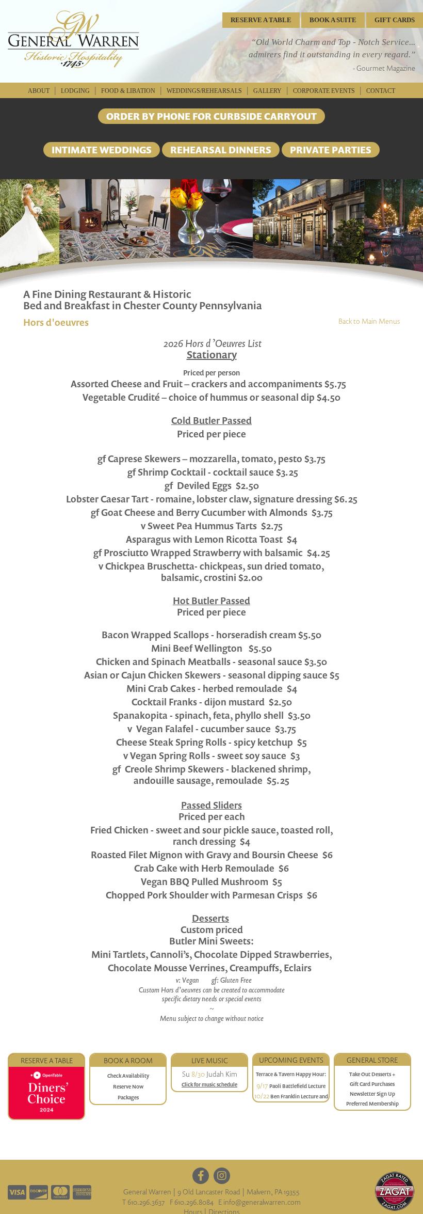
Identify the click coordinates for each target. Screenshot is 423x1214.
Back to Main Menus (369, 321)
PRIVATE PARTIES (330, 150)
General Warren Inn (73, 39)
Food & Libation (128, 90)
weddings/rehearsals (204, 90)
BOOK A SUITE (333, 20)
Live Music (209, 1060)
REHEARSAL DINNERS (220, 150)
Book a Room (128, 1060)
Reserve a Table (47, 1060)
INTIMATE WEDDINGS (102, 150)
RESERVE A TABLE (261, 20)
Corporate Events (324, 90)
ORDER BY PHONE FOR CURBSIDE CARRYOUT (211, 116)
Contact (380, 90)
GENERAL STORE (372, 1060)
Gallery (267, 90)
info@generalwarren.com (262, 1202)
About (39, 90)
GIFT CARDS (395, 20)
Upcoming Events (291, 1060)
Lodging (75, 90)
